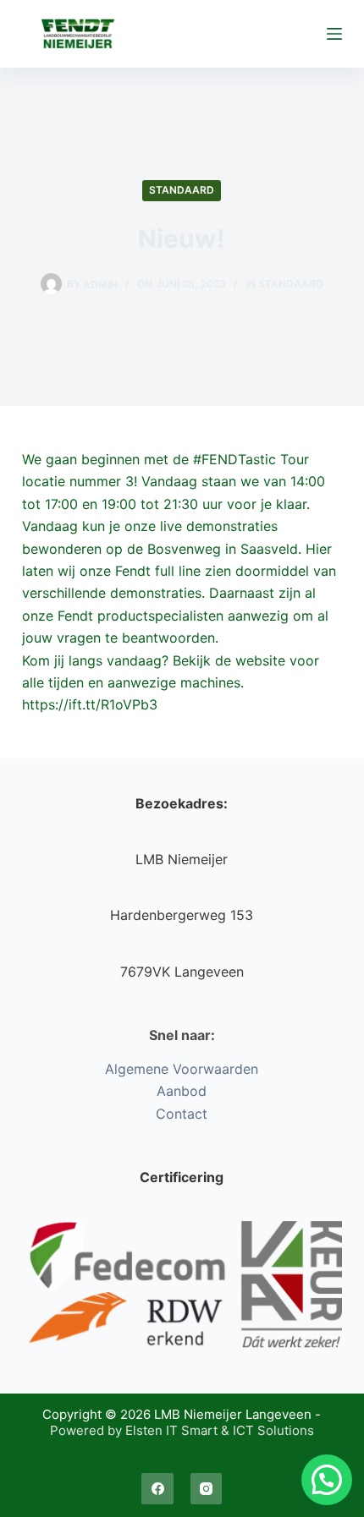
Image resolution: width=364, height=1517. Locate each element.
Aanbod (182, 1090)
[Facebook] (157, 1489)
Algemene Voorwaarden (181, 1068)
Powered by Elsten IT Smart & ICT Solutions (182, 1430)
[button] (326, 1479)
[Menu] (334, 33)
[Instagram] (206, 1489)
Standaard (181, 189)
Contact (181, 1113)
